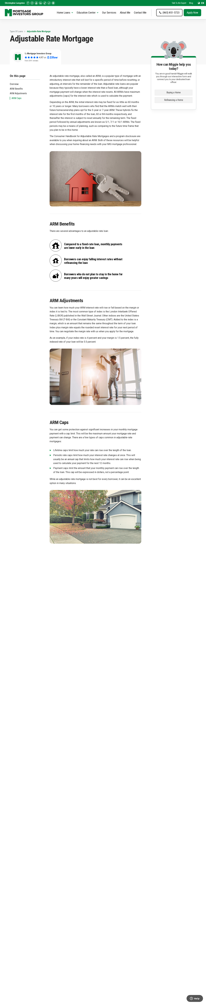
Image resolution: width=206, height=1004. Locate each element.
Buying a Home (173, 92)
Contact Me (140, 12)
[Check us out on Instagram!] (32, 3)
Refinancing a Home (173, 100)
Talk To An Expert (179, 3)
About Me (125, 12)
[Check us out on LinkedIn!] (40, 3)
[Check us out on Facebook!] (28, 3)
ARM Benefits (16, 88)
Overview (14, 84)
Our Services (109, 12)
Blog (191, 3)
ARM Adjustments (18, 93)
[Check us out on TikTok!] (44, 3)
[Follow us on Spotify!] (53, 3)
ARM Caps (16, 98)
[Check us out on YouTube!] (36, 3)
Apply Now (192, 12)
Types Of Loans (16, 31)
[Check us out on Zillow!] (49, 3)
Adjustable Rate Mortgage (39, 31)
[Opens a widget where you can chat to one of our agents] (194, 998)
